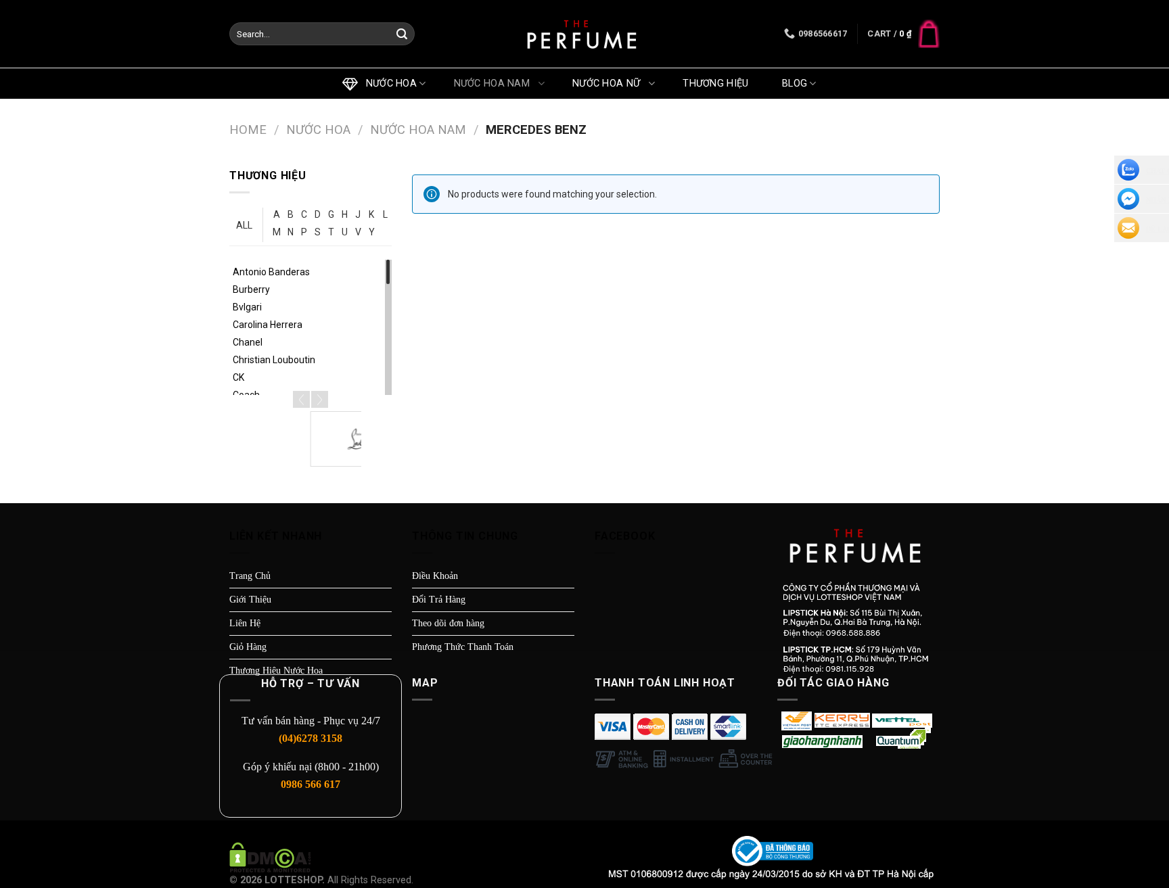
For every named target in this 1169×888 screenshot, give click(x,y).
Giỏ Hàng (248, 647)
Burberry (251, 289)
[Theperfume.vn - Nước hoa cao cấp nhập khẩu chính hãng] (584, 34)
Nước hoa (388, 83)
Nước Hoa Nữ (609, 83)
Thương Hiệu (718, 83)
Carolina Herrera (267, 324)
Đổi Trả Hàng (438, 599)
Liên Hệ (244, 623)
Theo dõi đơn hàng (448, 623)
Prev (301, 399)
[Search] (401, 34)
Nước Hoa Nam (495, 83)
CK (238, 377)
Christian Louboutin (274, 359)
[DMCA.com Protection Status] (270, 856)
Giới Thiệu (250, 599)
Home (248, 129)
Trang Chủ (250, 576)
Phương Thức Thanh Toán (462, 647)
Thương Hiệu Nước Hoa (276, 670)
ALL (244, 225)
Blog (794, 83)
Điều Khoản (435, 576)
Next (319, 399)
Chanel (247, 342)
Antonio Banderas (271, 271)
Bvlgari (247, 307)
